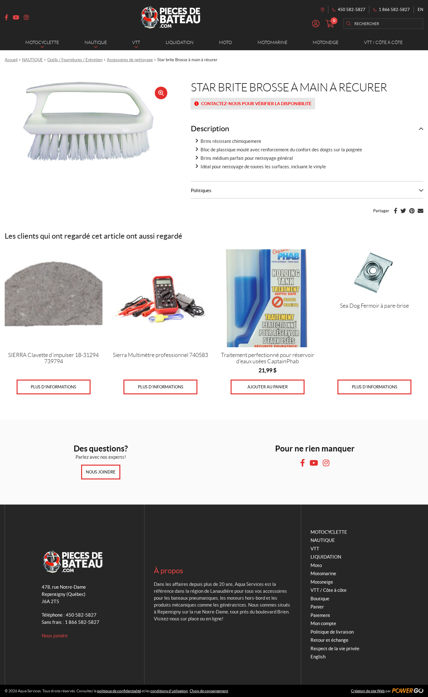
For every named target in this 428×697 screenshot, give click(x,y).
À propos (168, 570)
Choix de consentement (209, 691)
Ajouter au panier (268, 387)
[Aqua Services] (170, 17)
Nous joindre (101, 472)
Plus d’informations (53, 387)
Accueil (11, 59)
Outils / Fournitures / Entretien (74, 59)
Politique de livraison (332, 632)
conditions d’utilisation (169, 691)
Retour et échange (329, 640)
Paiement (320, 615)
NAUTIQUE (32, 59)
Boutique (320, 598)
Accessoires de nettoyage (130, 59)
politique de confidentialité (119, 691)
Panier (317, 606)
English (318, 656)
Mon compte (323, 623)
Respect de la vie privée (335, 648)
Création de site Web (368, 691)
